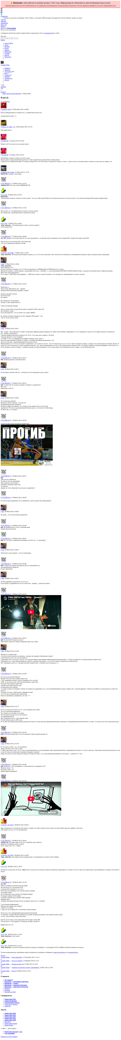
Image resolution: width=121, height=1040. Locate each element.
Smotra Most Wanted (11, 1023)
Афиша (7, 50)
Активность (8, 78)
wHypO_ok (5, 253)
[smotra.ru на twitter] (1, 14)
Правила (7, 70)
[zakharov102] (3, 170)
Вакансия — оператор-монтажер (16, 985)
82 (1, 966)
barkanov (4, 109)
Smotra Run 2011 (10, 1018)
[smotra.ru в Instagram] (4, 16)
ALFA (10, 109)
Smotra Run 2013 (10, 1015)
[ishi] (3, 262)
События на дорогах (11, 1004)
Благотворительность (12, 1002)
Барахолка (8, 57)
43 (1, 972)
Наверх (3, 26)
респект (3, 92)
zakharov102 (6, 172)
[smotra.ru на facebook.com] (1, 12)
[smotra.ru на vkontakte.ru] (1, 11)
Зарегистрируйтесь (59, 952)
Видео (7, 48)
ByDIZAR (5, 141)
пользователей (48, 33)
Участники (8, 71)
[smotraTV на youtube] (1, 9)
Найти (3, 40)
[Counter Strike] (2, 63)
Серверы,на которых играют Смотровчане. (25, 967)
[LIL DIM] (3, 182)
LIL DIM (4, 183)
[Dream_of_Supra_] (3, 125)
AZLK (11, 253)
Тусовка (7, 53)
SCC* (10, 183)
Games (12, 172)
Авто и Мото (9, 43)
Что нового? (9, 980)
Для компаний (9, 1033)
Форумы (18, 93)
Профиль (7, 68)
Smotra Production (11, 1001)
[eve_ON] (3, 193)
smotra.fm (7, 1006)
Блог (6, 73)
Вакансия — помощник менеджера (16, 981)
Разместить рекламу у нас (13, 1032)
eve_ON (4, 195)
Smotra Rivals (9, 1025)
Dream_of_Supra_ (7, 127)
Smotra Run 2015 (10, 999)
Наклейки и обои (10, 992)
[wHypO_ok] (3, 251)
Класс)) (14, 971)
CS (14, 127)
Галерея (7, 75)
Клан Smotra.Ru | (17, 957)
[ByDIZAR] (3, 139)
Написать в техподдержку (9, 1036)
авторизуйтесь (73, 952)
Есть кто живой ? (17, 961)
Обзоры (7, 46)
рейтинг (3, 87)
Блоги (6, 45)
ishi (3, 264)
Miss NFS (8, 1022)
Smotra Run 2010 (10, 1020)
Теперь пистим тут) (18, 964)
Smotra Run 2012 (10, 1017)
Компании (8, 52)
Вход (2, 28)
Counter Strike (5, 65)
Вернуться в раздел (9, 93)
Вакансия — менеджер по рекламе (16, 987)
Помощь (7, 990)
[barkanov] (3, 107)
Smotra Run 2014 (10, 1013)
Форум (7, 55)
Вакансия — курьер (11, 983)
